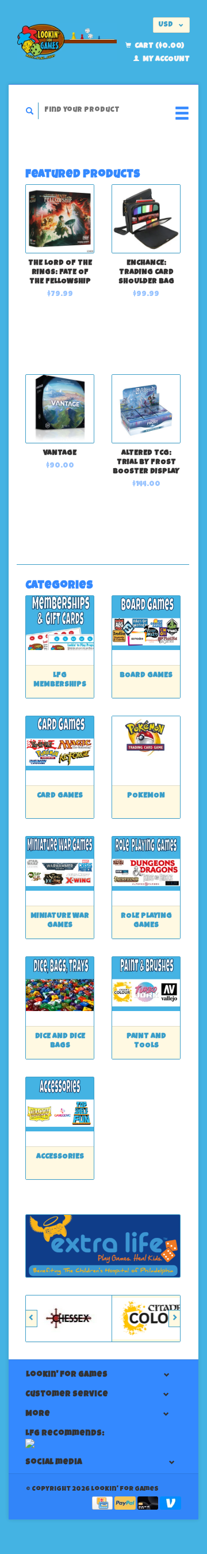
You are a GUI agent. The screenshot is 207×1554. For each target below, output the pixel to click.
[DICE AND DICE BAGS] (60, 983)
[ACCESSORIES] (60, 1104)
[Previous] (31, 1318)
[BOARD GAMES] (146, 622)
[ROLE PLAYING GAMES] (146, 863)
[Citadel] (155, 1318)
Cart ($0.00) (158, 46)
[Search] (30, 110)
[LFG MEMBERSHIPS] (60, 622)
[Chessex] (69, 1318)
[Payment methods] (103, 1504)
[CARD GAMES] (60, 743)
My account (165, 59)
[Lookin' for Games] (67, 42)
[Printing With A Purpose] (103, 1246)
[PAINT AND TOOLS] (146, 983)
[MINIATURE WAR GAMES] (60, 863)
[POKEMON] (146, 743)
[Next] (174, 1318)
